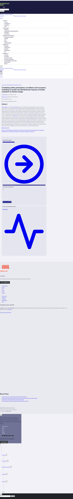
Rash (5, 469)
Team (3, 288)
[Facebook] (1, 270)
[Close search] (1, 494)
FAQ (3, 301)
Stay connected (5, 282)
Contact (3, 293)
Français (1, 18)
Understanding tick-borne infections (11, 31)
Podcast (5, 63)
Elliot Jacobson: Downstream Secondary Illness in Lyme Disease (13, 399)
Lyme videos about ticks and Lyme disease (10, 488)
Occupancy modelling (8, 131)
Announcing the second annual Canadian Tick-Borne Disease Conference (14, 396)
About (3, 287)
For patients (6, 32)
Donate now (5, 265)
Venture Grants (7, 62)
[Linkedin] (7, 270)
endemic (34, 130)
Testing (5, 41)
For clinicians (6, 465)
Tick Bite (5, 22)
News (4, 7)
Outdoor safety (7, 47)
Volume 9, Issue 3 (5, 96)
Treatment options (7, 472)
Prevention (6, 46)
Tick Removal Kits (4, 3)
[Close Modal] (3, 188)
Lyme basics (6, 29)
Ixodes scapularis (39, 130)
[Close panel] (1, 415)
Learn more (10, 309)
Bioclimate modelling (5, 130)
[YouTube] (5, 270)
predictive (14, 131)
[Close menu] (0, 444)
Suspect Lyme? (6, 489)
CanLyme (4, 94)
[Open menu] (1, 74)
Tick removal (6, 457)
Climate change (29, 130)
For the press (4, 296)
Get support (6, 56)
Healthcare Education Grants (8, 484)
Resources (3, 481)
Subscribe (3, 453)
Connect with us (5, 426)
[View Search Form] (1, 71)
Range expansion (19, 131)
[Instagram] (4, 270)
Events (3, 291)
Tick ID (5, 26)
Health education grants (9, 59)
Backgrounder (4, 300)
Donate (3, 450)
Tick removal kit (7, 23)
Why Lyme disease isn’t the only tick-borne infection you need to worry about (15, 401)
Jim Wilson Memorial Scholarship (10, 60)
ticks (34, 131)
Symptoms (6, 38)
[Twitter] (2, 270)
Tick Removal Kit (7, 456)
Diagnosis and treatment (9, 37)
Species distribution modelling (27, 131)
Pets (5, 51)
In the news (4, 297)
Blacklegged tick (12, 130)
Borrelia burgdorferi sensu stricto (21, 130)
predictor (15, 115)
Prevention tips (7, 50)
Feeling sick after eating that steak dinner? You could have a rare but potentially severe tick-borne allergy (19, 398)
